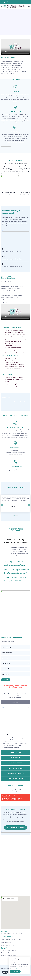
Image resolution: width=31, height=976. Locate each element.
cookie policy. (15, 968)
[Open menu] (2, 6)
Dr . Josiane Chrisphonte (9, 192)
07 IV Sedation (15, 132)
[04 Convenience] (15, 443)
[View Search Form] (29, 6)
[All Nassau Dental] (14, 6)
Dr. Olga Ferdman (26, 192)
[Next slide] (29, 505)
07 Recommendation (15, 466)
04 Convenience (15, 448)
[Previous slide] (2, 505)
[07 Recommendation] (15, 462)
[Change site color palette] (5, 972)
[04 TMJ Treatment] (15, 107)
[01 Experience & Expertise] (15, 423)
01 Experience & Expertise (15, 427)
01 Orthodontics (15, 91)
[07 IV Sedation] (15, 127)
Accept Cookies (15, 971)
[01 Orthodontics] (15, 87)
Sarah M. (13, 506)
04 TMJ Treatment (15, 112)
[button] (15, 47)
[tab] (13, 515)
